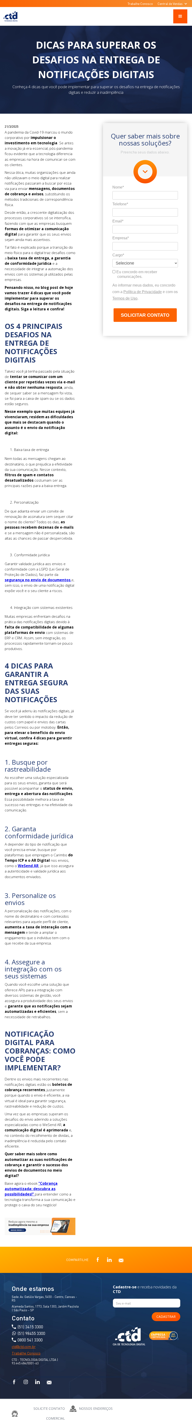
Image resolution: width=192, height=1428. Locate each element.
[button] (172, 3)
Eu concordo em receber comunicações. (136, 274)
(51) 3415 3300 (30, 1326)
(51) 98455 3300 (31, 1333)
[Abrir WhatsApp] (180, 1416)
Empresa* (120, 238)
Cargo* (118, 255)
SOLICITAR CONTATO (145, 315)
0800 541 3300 (30, 1339)
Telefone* (120, 204)
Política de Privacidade (142, 292)
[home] (11, 16)
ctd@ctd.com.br (24, 1346)
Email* (117, 221)
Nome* (118, 187)
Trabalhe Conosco (140, 3)
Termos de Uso (124, 298)
